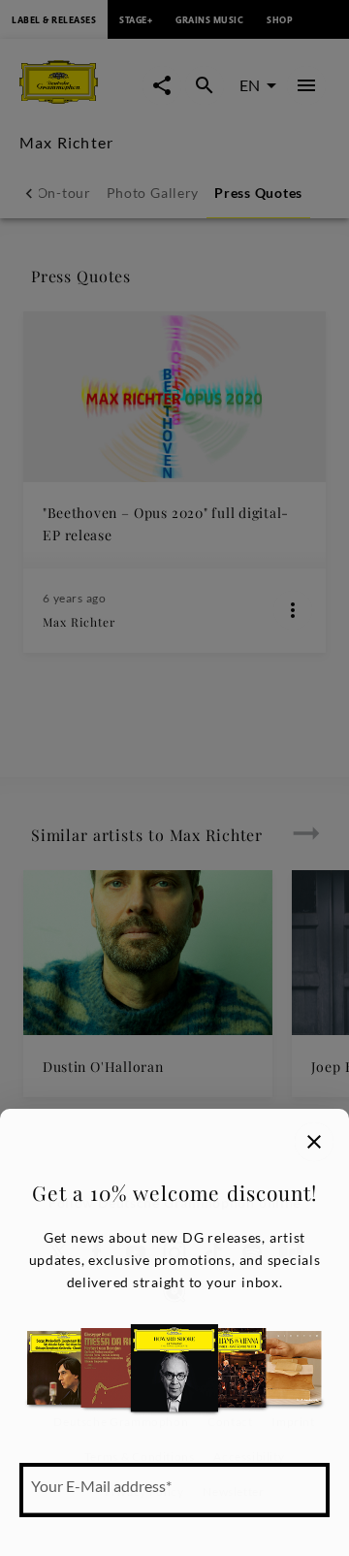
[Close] (314, 1141)
